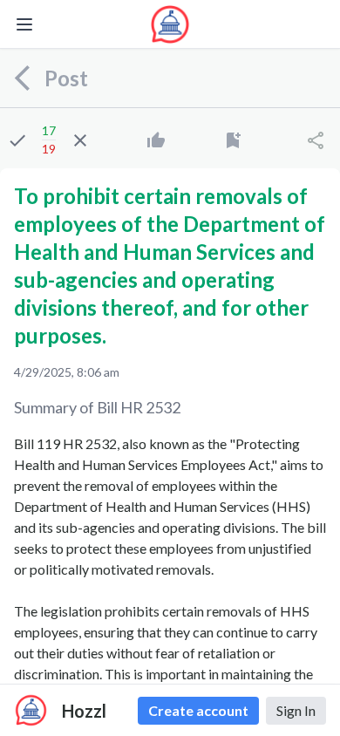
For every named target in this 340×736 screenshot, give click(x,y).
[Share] (315, 140)
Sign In (296, 710)
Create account (198, 710)
